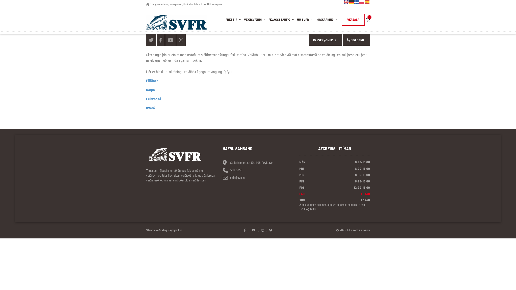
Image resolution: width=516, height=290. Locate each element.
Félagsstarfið (279, 20)
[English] (346, 2)
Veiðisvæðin (253, 20)
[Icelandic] (356, 2)
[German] (351, 2)
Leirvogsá (153, 99)
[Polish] (362, 2)
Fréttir (231, 20)
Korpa (150, 90)
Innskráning (325, 20)
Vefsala (353, 20)
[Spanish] (367, 2)
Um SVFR (303, 20)
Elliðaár (152, 81)
